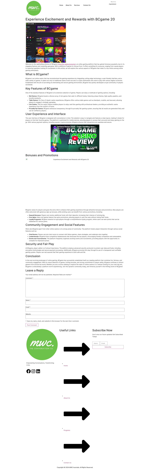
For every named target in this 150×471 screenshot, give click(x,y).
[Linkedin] (38, 371)
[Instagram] (33, 371)
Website (28, 314)
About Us (69, 5)
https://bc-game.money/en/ (67, 64)
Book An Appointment (112, 3)
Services (77, 5)
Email (28, 307)
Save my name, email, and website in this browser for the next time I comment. (53, 321)
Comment (29, 278)
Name (28, 300)
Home (61, 5)
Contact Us (86, 5)
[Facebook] (28, 371)
